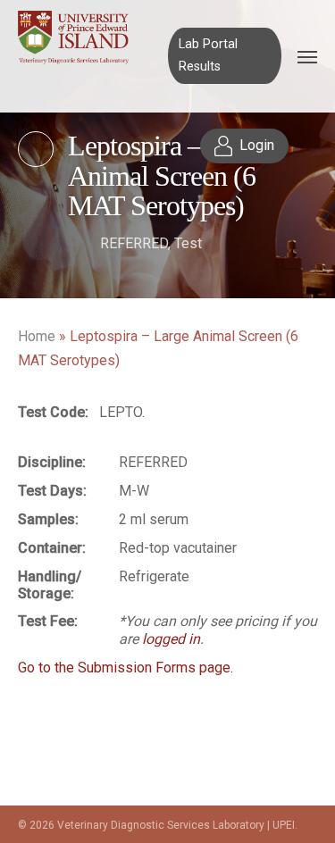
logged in (171, 638)
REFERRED (134, 243)
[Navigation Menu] (307, 56)
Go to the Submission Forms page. (125, 667)
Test (188, 243)
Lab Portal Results (208, 55)
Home (36, 336)
